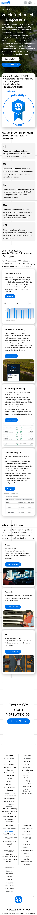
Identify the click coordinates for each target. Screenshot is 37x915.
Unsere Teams (9, 889)
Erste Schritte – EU (11, 65)
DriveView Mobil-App (9, 841)
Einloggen (10, 296)
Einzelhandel (27, 786)
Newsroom (27, 847)
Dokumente (9, 790)
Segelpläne (9, 784)
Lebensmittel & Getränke (27, 777)
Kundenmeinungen (27, 834)
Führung (9, 876)
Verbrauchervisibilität (9, 816)
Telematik (9, 844)
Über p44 (9, 871)
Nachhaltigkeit (9, 776)
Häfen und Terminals (9, 767)
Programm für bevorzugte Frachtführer (9, 855)
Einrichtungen (9, 793)
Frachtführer (9, 831)
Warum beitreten (9, 828)
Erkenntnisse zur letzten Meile (9, 812)
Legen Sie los (18, 721)
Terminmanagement (9, 796)
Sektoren (27, 759)
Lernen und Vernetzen (27, 837)
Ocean (9, 761)
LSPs (27, 764)
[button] (30, 2)
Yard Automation (9, 801)
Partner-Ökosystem (27, 790)
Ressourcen (27, 844)
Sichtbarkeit (9, 759)
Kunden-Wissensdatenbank (27, 860)
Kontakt (27, 856)
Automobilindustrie (27, 770)
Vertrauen (9, 892)
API (9, 847)
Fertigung (27, 781)
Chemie (27, 773)
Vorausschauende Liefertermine (9, 820)
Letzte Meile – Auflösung (9, 809)
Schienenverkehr (9, 773)
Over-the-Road (9, 764)
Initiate (9, 779)
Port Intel (9, 781)
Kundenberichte (27, 828)
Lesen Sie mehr (9, 91)
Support (27, 854)
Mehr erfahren (11, 356)
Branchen (27, 767)
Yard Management (9, 799)
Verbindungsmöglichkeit (9, 837)
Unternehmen (9, 874)
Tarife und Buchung (9, 787)
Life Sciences (27, 783)
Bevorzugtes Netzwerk (9, 850)
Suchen (25, 2)
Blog (27, 841)
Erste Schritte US (10, 59)
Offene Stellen (9, 886)
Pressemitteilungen (27, 850)
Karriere (9, 883)
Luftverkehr (9, 770)
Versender (27, 761)
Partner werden (27, 793)
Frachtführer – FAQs (9, 834)
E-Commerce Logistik (9, 805)
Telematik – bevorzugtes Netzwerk (9, 860)
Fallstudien (27, 831)
